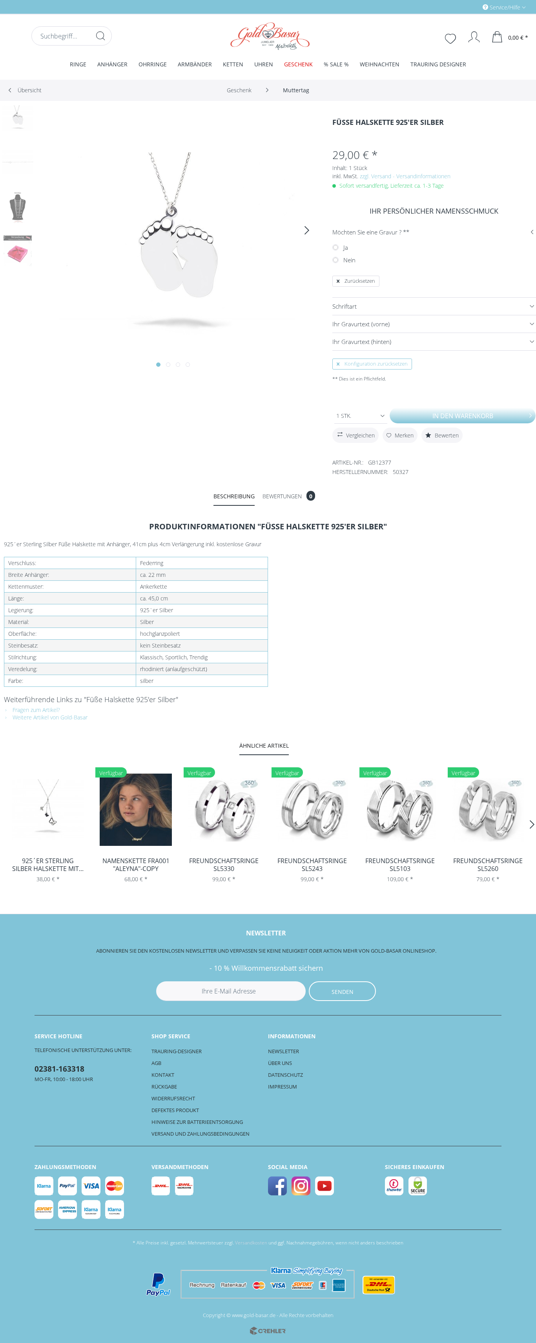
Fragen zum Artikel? (35, 710)
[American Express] (68, 1209)
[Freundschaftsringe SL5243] (312, 810)
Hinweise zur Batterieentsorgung (197, 1121)
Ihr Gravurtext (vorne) (361, 324)
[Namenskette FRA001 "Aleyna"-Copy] (136, 810)
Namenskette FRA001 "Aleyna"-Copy (136, 865)
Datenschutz (285, 1074)
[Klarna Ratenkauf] (91, 1209)
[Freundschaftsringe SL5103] (400, 810)
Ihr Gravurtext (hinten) (361, 342)
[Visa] (91, 1186)
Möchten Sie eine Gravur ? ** (370, 232)
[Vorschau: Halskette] (17, 164)
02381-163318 (59, 1069)
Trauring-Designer (176, 1051)
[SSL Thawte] (395, 1186)
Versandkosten (251, 1242)
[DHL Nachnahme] (185, 1186)
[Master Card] (115, 1186)
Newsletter (283, 1051)
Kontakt (162, 1074)
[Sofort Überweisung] (44, 1209)
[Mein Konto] (470, 37)
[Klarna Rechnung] (115, 1209)
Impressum (282, 1086)
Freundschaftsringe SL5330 (224, 865)
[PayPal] (68, 1186)
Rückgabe (164, 1086)
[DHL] (161, 1186)
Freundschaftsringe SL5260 (488, 865)
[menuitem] (471, 7)
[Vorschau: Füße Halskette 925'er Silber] (17, 121)
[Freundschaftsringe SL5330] (224, 810)
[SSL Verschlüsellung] (418, 1186)
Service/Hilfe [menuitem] (505, 7)
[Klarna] (44, 1186)
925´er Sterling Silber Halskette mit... (48, 865)
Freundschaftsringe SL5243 (312, 865)
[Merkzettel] (451, 37)
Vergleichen (360, 435)
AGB (156, 1063)
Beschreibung (234, 496)
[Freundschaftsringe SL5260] (488, 810)
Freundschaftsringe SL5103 (400, 865)
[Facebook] (278, 1186)
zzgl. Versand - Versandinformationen (405, 176)
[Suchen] (100, 36)
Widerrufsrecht (173, 1098)
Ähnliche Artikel (264, 745)
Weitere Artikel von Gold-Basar (49, 717)
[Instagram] (301, 1186)
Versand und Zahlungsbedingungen (200, 1133)
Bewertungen (287, 496)
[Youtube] (325, 1186)
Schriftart (344, 306)
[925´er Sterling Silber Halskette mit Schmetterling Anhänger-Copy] (48, 810)
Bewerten (446, 435)
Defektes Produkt (175, 1110)
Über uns (280, 1063)
